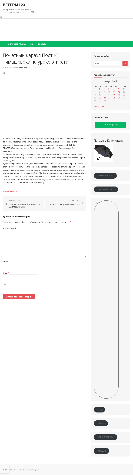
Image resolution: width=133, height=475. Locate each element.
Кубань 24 (101, 423)
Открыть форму (111, 124)
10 (109, 92)
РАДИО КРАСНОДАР (106, 437)
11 (114, 92)
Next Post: (64, 202)
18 (114, 95)
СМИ (31, 44)
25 (114, 98)
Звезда (100, 409)
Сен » (103, 106)
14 (95, 95)
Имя (5, 261)
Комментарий (10, 228)
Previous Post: (24, 203)
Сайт (5, 284)
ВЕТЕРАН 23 (14, 5)
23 (105, 98)
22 (100, 98)
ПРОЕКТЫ (42, 44)
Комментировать (10, 191)
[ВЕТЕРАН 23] (66, 28)
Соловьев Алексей (23, 67)
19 (119, 95)
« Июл (96, 106)
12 (119, 92)
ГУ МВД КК (101, 451)
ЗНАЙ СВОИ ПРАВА (16, 44)
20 (124, 95)
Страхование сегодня (106, 189)
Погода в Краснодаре (109, 140)
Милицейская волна (105, 175)
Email (6, 273)
